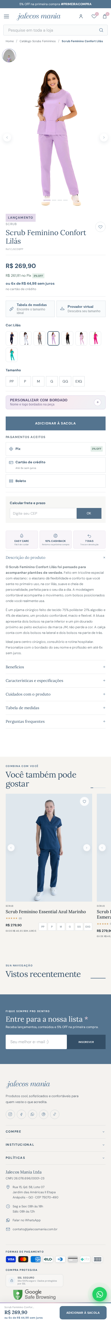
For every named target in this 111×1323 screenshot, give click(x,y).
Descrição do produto (56, 557)
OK (89, 513)
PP (12, 381)
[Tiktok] (54, 1114)
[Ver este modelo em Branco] (25, 338)
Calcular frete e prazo (27, 503)
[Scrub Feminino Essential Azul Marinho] (49, 847)
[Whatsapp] (32, 1114)
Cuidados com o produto (56, 694)
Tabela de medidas (56, 708)
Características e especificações (56, 680)
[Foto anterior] (7, 138)
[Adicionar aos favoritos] (100, 227)
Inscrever (86, 1042)
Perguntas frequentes (56, 721)
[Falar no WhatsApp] (99, 1294)
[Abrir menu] (8, 16)
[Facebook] (21, 1114)
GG (65, 381)
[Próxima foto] (104, 138)
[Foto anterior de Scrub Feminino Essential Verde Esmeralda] (102, 847)
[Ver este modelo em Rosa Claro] (81, 338)
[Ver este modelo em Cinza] (39, 338)
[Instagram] (10, 1114)
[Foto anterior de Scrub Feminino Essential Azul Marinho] (11, 847)
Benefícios (56, 667)
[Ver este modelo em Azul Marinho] (12, 338)
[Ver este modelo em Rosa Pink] (95, 338)
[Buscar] (101, 30)
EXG (78, 381)
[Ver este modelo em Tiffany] (12, 355)
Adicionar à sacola (55, 423)
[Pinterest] (43, 1114)
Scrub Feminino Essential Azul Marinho (46, 911)
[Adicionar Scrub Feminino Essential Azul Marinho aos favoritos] (84, 801)
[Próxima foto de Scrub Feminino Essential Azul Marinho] (86, 847)
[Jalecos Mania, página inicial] (38, 16)
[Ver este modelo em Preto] (67, 338)
